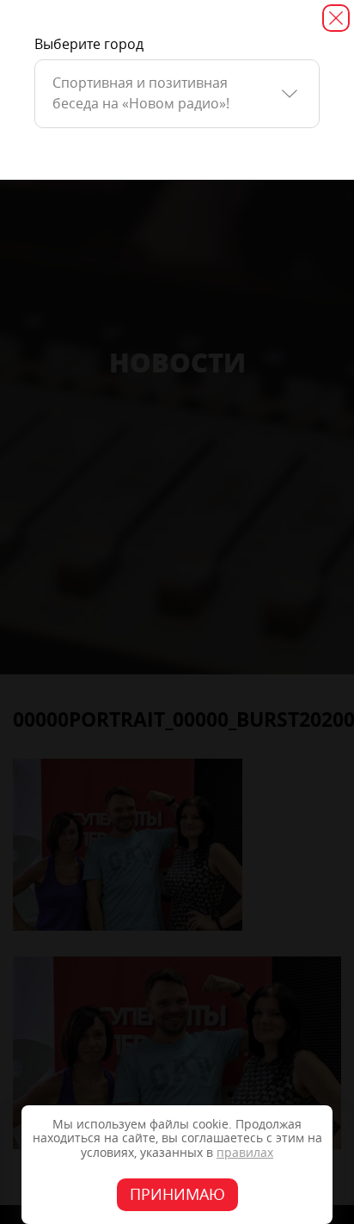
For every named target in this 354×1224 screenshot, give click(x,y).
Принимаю (177, 1194)
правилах (245, 1153)
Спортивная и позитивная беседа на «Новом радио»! (140, 93)
